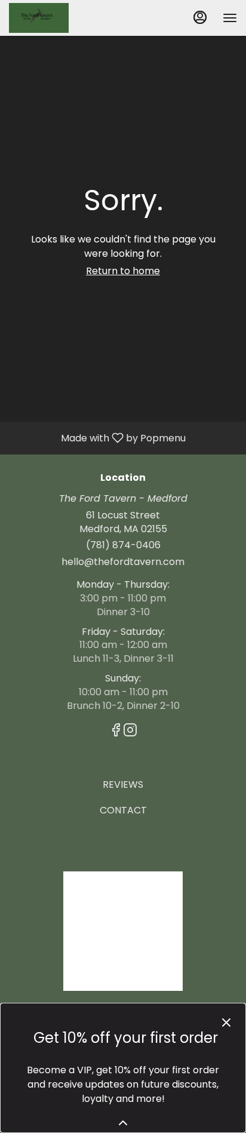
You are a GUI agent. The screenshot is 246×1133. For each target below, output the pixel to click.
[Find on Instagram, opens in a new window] (130, 732)
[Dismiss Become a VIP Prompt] (226, 1022)
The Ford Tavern (123, 931)
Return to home (123, 271)
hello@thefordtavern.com (122, 562)
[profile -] (200, 17)
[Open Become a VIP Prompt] (123, 1123)
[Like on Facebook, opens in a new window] (116, 732)
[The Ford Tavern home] (62, 18)
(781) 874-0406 (123, 545)
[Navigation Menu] (230, 18)
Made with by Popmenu (97, 437)
